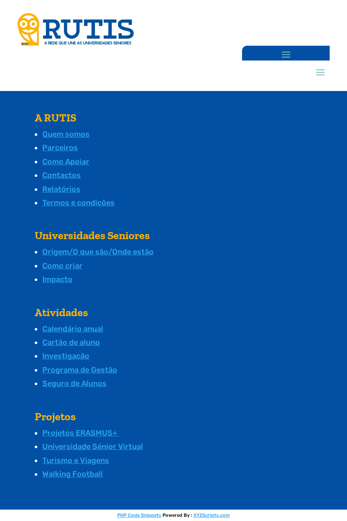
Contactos (61, 175)
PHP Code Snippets (139, 515)
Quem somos (66, 134)
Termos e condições (78, 202)
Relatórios (61, 189)
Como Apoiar (65, 161)
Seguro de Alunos (74, 383)
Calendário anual (72, 329)
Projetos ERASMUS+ (80, 433)
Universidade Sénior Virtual (92, 446)
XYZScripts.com (211, 515)
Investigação (65, 356)
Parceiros (60, 147)
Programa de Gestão (79, 370)
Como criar (62, 265)
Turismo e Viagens (75, 460)
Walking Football (72, 474)
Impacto (57, 279)
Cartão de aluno (71, 342)
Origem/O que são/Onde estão (98, 251)
